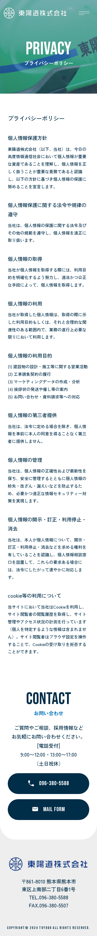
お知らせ (22, 90)
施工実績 (53, 79)
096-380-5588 (54, 783)
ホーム (20, 79)
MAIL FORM (54, 809)
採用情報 (53, 90)
